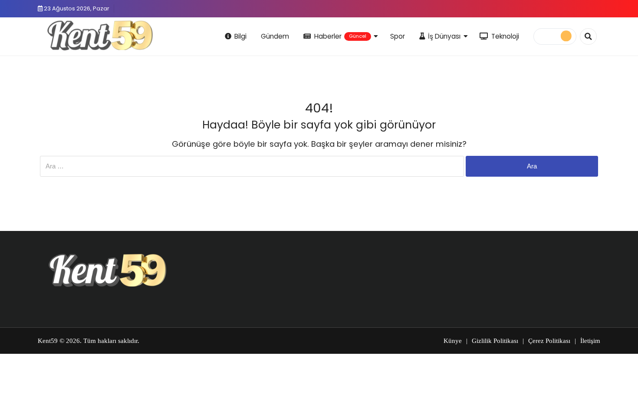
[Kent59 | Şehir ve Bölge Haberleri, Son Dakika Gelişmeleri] (102, 35)
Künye (453, 340)
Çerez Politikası (549, 340)
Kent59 (48, 340)
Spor (397, 36)
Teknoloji (505, 36)
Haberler (340, 36)
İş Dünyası (444, 36)
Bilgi (240, 36)
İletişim (590, 340)
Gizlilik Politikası (495, 340)
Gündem (275, 36)
